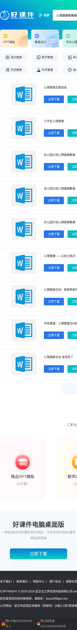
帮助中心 (38, 581)
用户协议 (55, 581)
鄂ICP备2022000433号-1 (18, 623)
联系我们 (22, 581)
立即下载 (54, 99)
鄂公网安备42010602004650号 (53, 623)
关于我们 (5, 581)
